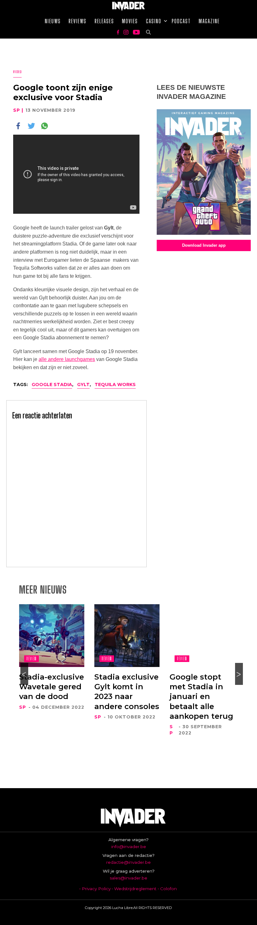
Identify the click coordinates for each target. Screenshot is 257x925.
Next (239, 674)
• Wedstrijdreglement (134, 888)
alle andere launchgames (67, 359)
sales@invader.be (128, 877)
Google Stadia (52, 384)
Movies (130, 21)
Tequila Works (115, 384)
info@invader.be (128, 846)
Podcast (181, 21)
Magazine (209, 21)
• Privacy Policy (95, 888)
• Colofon (167, 888)
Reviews (78, 21)
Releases (104, 21)
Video (17, 71)
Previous (24, 674)
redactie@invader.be (128, 862)
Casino (153, 21)
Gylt (83, 384)
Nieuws (53, 21)
